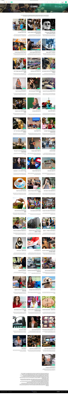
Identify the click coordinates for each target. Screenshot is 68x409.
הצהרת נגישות (62, 391)
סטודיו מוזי (9, 391)
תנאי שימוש (66, 391)
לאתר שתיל (31, 0)
